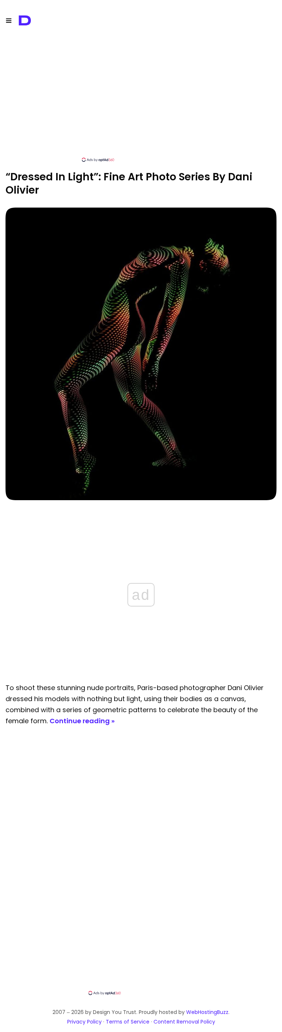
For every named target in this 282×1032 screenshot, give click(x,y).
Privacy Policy (84, 1021)
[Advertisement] (141, 104)
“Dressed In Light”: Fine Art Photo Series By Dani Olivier (129, 183)
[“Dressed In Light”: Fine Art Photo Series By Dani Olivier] (141, 498)
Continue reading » (82, 720)
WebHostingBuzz (207, 1012)
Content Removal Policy (184, 1021)
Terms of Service (127, 1021)
